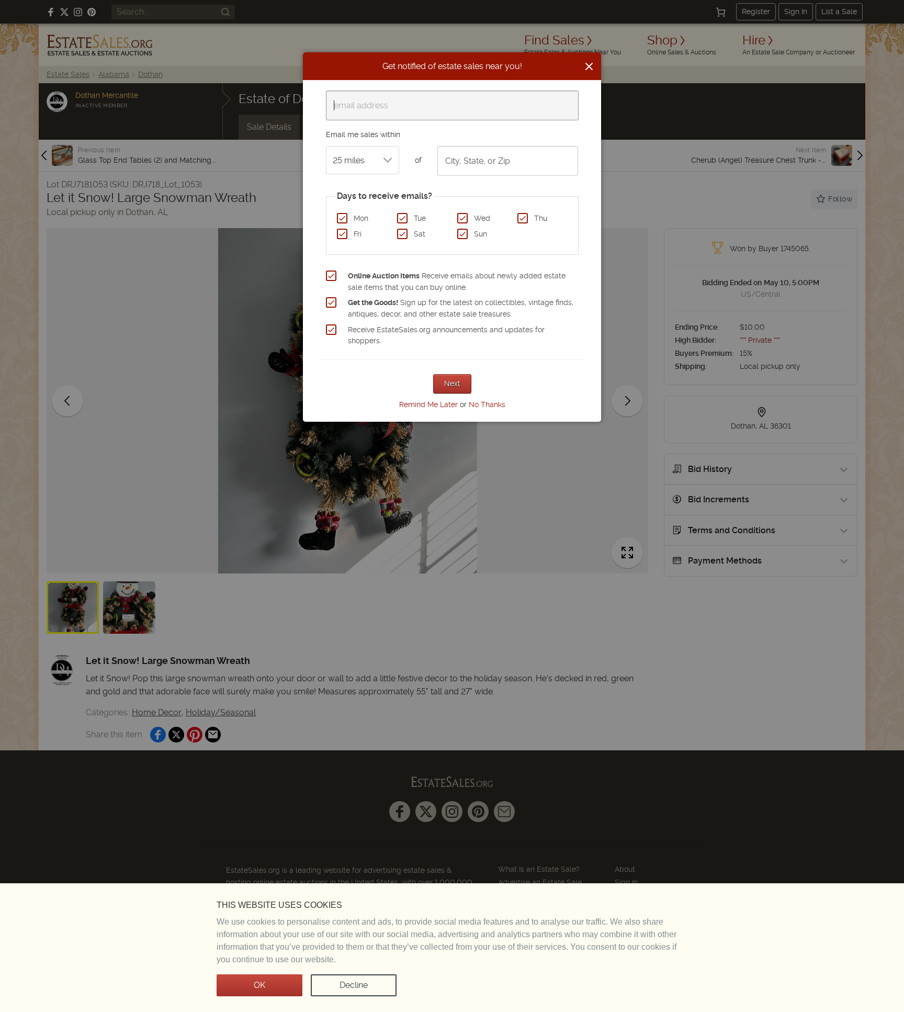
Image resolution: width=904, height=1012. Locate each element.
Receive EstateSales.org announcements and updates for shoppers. (446, 335)
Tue (420, 218)
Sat (419, 234)
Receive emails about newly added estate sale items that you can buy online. (457, 281)
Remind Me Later (428, 404)
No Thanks (487, 404)
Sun (480, 234)
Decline (354, 985)
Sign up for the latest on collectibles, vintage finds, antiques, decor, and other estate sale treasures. (460, 308)
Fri (357, 234)
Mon (361, 218)
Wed (482, 218)
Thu (540, 218)
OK (259, 985)
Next (452, 383)
